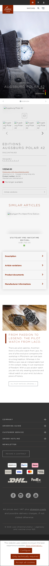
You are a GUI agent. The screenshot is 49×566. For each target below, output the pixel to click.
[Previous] (7, 133)
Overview (25, 101)
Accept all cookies (25, 562)
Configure (25, 550)
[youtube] (35, 495)
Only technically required (25, 556)
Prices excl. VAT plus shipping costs (16, 172)
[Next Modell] (45, 101)
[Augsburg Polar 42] (24, 108)
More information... (34, 546)
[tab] (24, 256)
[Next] (42, 133)
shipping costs (38, 509)
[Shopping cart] (38, 2)
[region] (24, 122)
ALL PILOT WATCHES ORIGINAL (22, 383)
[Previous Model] (3, 101)
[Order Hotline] (32, 2)
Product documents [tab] (14, 275)
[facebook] (13, 495)
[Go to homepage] (8, 9)
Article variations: (10, 192)
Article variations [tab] (13, 265)
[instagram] (20, 495)
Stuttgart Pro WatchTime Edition (24, 239)
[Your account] (43, 2)
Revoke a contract (16, 454)
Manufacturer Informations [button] (12, 178)
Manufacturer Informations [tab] (18, 284)
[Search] (38, 8)
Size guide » (7, 159)
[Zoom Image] (24, 115)
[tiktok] (28, 495)
